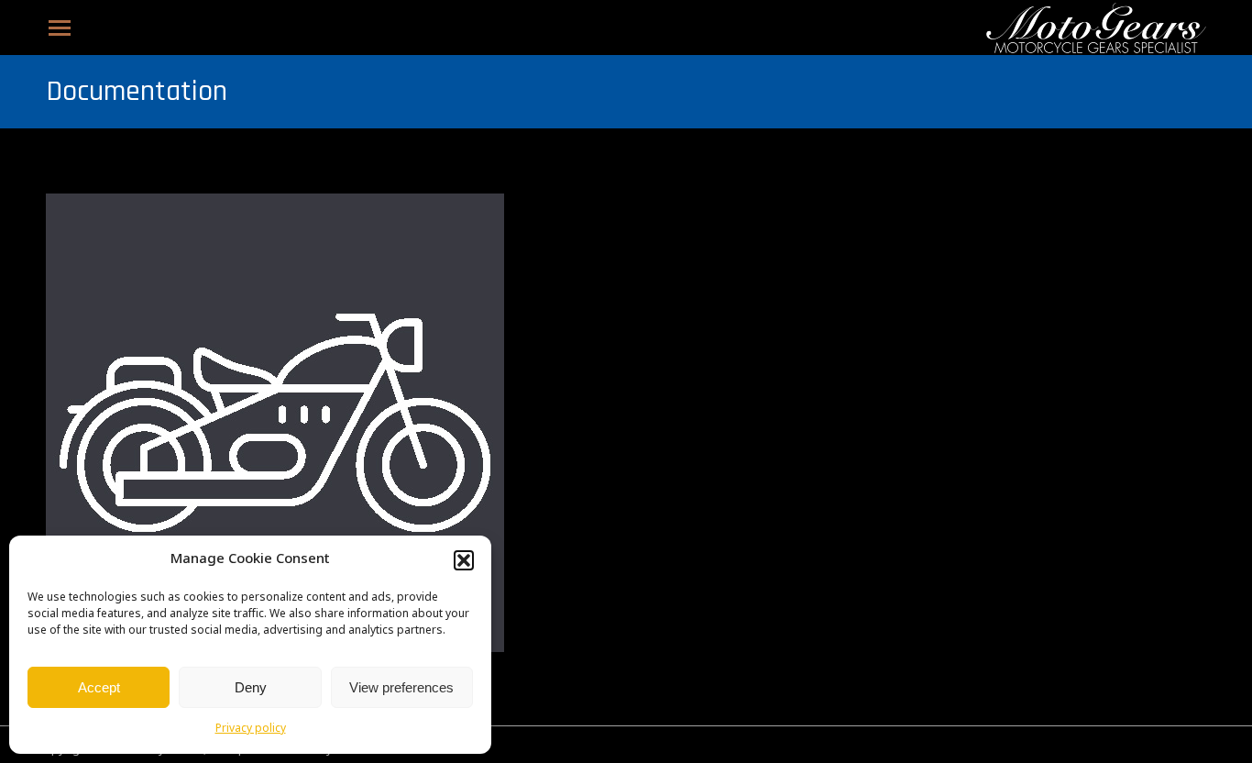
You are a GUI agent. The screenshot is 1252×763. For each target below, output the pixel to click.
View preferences (401, 687)
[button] (464, 560)
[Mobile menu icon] (59, 28)
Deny (251, 687)
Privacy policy (250, 729)
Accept (99, 687)
